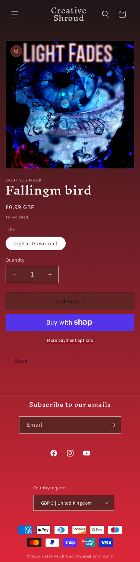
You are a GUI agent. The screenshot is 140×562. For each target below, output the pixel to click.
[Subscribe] (113, 425)
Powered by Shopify (94, 556)
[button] (15, 14)
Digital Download (35, 243)
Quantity (15, 260)
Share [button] (21, 360)
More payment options (70, 340)
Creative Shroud (58, 556)
